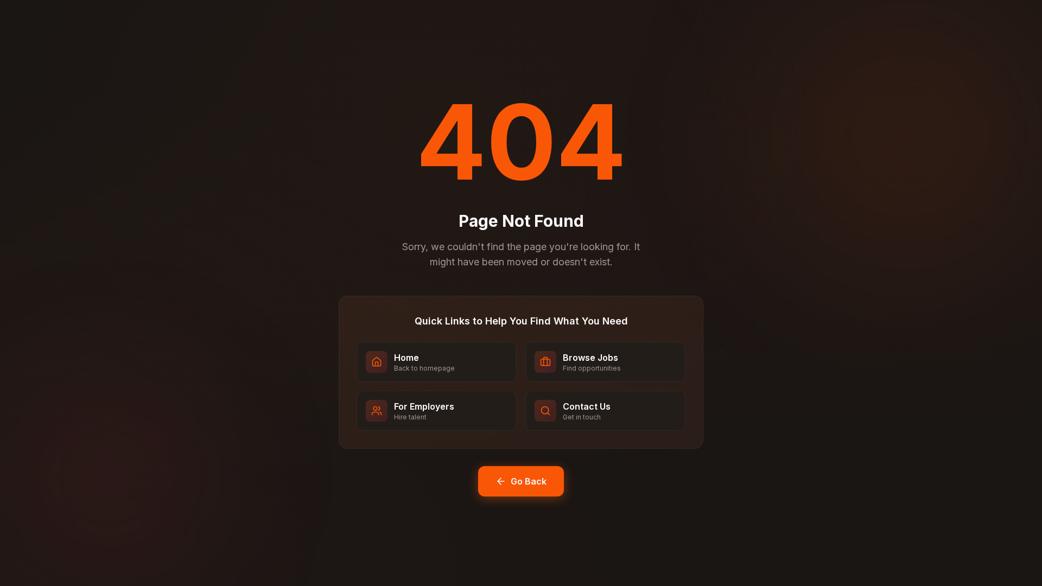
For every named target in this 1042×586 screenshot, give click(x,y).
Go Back (529, 481)
